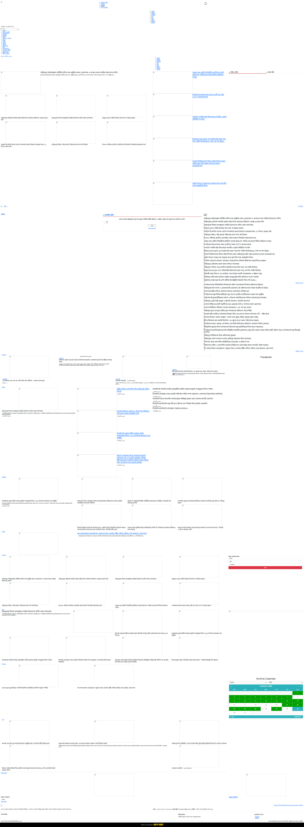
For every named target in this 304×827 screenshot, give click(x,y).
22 (297, 705)
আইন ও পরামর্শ (6, 32)
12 (266, 701)
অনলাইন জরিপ (109, 215)
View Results (152, 228)
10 (245, 701)
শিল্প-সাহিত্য (6, 48)
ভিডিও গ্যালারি (6, 54)
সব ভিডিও (300, 206)
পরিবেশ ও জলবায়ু (7, 38)
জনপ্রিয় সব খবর (299, 351)
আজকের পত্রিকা (104, 2)
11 (255, 701)
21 (287, 705)
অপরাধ (4, 31)
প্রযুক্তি (4, 41)
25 (255, 709)
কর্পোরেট (5, 34)
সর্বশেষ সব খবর (299, 283)
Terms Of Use (294, 805)
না (107, 223)
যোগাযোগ (300, 805)
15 (297, 701)
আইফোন (257, 818)
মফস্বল (4, 45)
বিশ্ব (152, 16)
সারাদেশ (153, 15)
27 (276, 709)
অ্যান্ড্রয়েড (257, 816)
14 (287, 701)
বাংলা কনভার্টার (104, 7)
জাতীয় (152, 13)
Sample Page (286, 805)
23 (234, 709)
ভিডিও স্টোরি (7, 50)
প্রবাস (4, 39)
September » (298, 717)
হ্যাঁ (107, 222)
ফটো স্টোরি (7, 51)
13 (276, 701)
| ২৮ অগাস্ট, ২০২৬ (7, 56)
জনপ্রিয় (205, 215)
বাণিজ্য (153, 20)
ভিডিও (5, 206)
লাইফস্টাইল (5, 46)
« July (232, 717)
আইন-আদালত (6, 33)
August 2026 (266, 686)
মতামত (153, 23)
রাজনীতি (153, 14)
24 (245, 709)
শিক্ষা (152, 19)
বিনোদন (153, 21)
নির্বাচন (4, 37)
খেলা (152, 18)
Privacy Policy (278, 805)
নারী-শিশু (5, 36)
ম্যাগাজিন (103, 5)
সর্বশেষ (153, 11)
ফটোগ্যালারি (5, 52)
